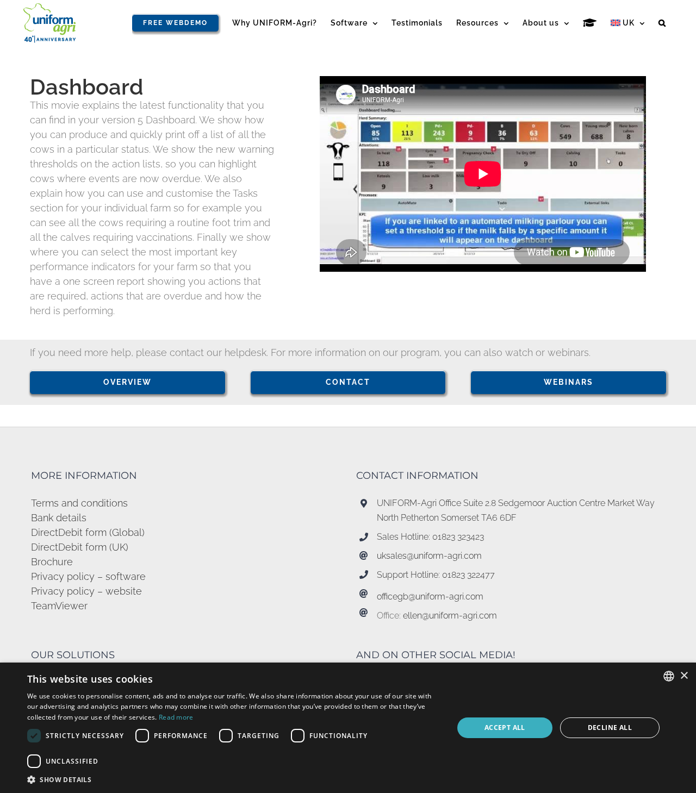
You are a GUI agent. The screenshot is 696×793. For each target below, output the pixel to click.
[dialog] (348, 728)
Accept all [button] (504, 727)
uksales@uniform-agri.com (429, 556)
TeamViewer (59, 605)
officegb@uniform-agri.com (430, 596)
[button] (662, 23)
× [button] (684, 676)
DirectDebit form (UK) (79, 547)
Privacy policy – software (88, 576)
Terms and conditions (79, 503)
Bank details (58, 517)
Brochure (52, 561)
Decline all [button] (610, 727)
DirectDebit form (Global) (88, 532)
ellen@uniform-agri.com (450, 615)
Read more (176, 717)
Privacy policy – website (86, 591)
